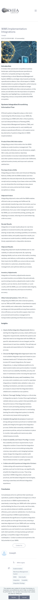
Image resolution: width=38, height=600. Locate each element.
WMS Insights (21, 562)
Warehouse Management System (20, 573)
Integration (16, 580)
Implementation (17, 568)
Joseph (3, 35)
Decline (14, 597)
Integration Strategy (19, 583)
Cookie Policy (26, 593)
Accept (24, 597)
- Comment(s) (19, 38)
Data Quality (22, 577)
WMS (15, 577)
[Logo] (10, 10)
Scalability (24, 580)
